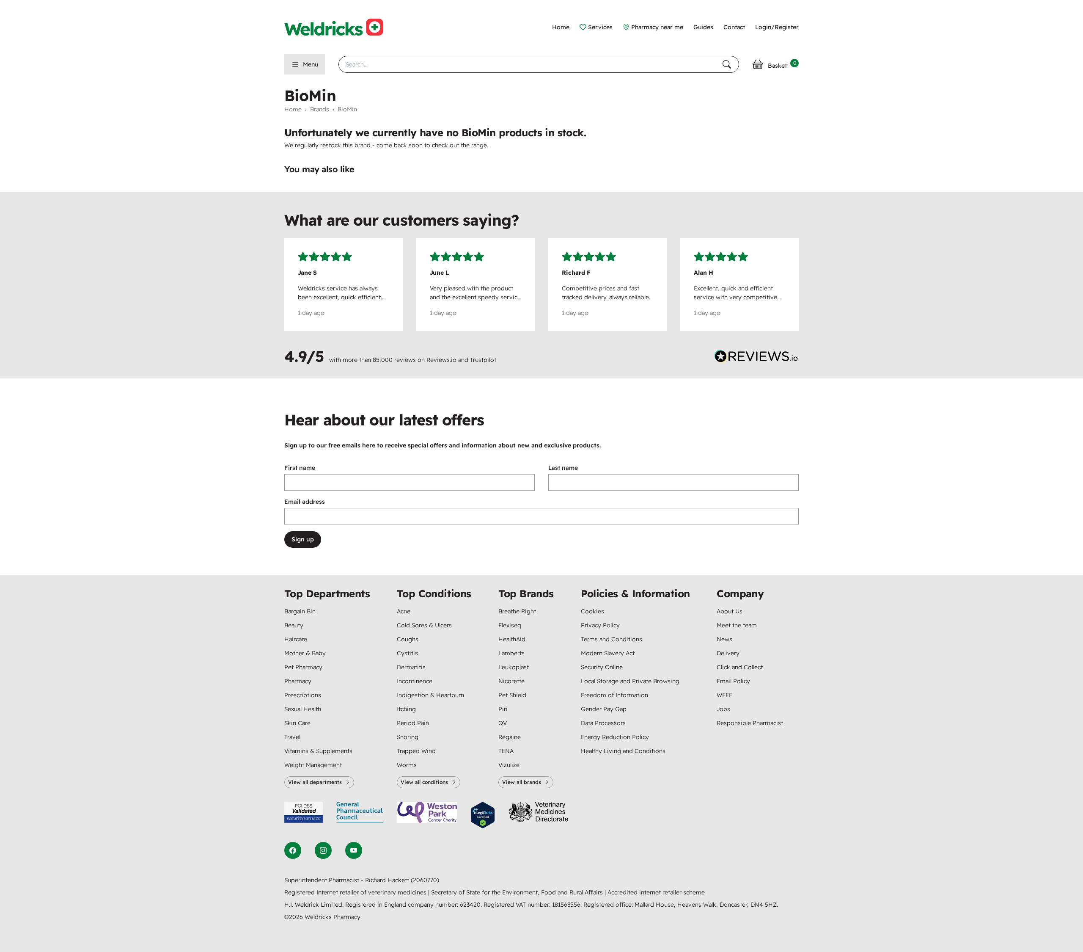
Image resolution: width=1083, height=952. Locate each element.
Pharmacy (297, 681)
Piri (503, 709)
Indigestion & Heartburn (430, 695)
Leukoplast (513, 667)
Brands (319, 109)
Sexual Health (302, 709)
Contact (734, 27)
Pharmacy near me (657, 27)
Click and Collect (740, 667)
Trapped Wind (416, 751)
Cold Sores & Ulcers (424, 625)
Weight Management (313, 765)
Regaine (509, 737)
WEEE (724, 695)
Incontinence (414, 681)
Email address (304, 501)
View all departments (315, 782)
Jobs (723, 709)
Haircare (295, 639)
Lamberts (511, 653)
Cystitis (407, 653)
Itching (406, 709)
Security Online (602, 667)
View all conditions (424, 782)
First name (299, 468)
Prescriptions (302, 695)
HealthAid (511, 639)
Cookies (592, 611)
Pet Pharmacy (303, 667)
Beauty (293, 625)
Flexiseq (509, 625)
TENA (506, 751)
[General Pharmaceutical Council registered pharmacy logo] (360, 815)
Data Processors (603, 723)
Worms (407, 765)
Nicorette (511, 681)
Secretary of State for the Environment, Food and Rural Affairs (518, 892)
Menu (310, 64)
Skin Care (297, 723)
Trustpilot (483, 360)
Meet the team (737, 625)
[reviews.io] (756, 358)
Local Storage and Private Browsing (630, 681)
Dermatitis (411, 667)
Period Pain (413, 723)
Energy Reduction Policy (615, 737)
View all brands (521, 782)
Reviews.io (441, 360)
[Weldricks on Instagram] (323, 850)
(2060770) (425, 880)
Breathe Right (517, 611)
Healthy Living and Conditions (623, 751)
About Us (729, 611)
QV (502, 723)
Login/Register (777, 27)
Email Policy (733, 681)
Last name (563, 468)
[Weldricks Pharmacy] (340, 27)
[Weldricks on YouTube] (353, 850)
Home (560, 27)
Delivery (728, 653)
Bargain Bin (300, 611)
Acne (403, 611)
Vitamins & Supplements (318, 751)
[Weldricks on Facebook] (292, 850)
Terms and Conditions (611, 639)
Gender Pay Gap (604, 709)
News (724, 639)
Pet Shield (512, 695)
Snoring (407, 737)
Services (600, 27)
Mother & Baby (305, 653)
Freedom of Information (614, 695)
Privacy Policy (600, 625)
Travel (292, 737)
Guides (703, 27)
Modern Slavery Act (608, 653)
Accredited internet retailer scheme (656, 892)
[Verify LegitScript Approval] (482, 815)
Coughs (407, 639)
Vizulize (509, 765)
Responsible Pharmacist (750, 723)
